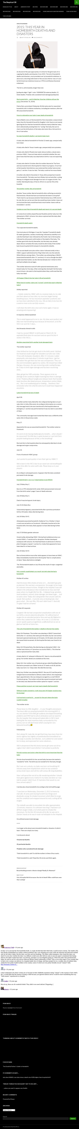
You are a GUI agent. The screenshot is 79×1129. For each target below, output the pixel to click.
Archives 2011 (74, 6)
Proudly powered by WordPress (11, 1126)
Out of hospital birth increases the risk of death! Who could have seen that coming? (39, 877)
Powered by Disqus (9, 1099)
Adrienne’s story (25, 6)
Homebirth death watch (24, 223)
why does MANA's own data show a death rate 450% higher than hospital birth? (27, 1077)
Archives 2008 (44, 6)
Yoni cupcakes (7, 16)
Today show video (71, 11)
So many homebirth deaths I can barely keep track (33, 136)
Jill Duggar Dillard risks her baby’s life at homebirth (33, 278)
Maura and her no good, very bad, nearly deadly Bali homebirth (37, 686)
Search (5, 1116)
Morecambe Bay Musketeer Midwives (53, 11)
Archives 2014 (26, 11)
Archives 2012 (6, 11)
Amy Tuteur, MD (25, 37)
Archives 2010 (64, 6)
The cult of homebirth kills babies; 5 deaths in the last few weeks (38, 629)
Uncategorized (22, 23)
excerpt (10, 1008)
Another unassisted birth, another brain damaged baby (35, 342)
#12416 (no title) (7, 6)
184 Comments (37, 37)
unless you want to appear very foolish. (15, 1088)
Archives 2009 (54, 6)
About (16, 6)
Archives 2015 (36, 11)
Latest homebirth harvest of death (28, 392)
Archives (35, 6)
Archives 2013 (16, 11)
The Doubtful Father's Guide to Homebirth (16, 1066)
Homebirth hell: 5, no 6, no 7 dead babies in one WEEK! (35, 480)
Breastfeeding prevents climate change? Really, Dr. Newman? (36, 869)
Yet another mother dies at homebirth (29, 188)
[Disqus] (39, 913)
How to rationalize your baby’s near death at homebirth (35, 115)
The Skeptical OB (9, 2)
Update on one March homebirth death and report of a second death (39, 209)
